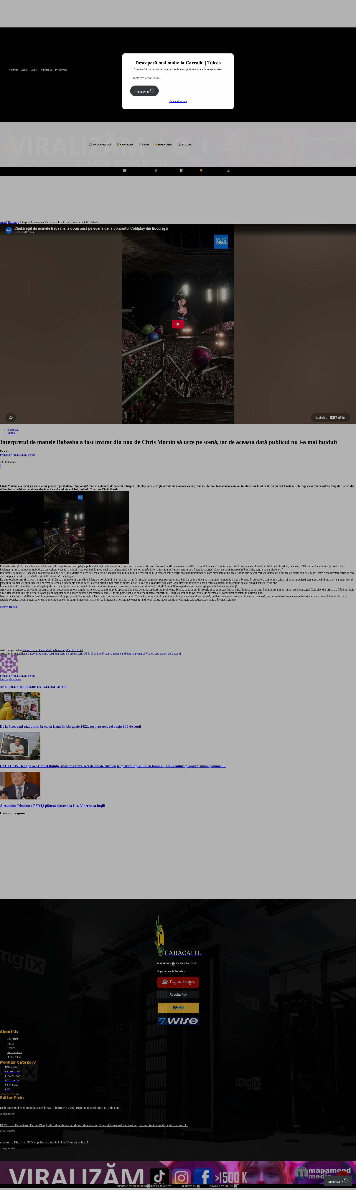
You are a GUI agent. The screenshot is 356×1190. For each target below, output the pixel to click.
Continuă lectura (178, 101)
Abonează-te (142, 91)
